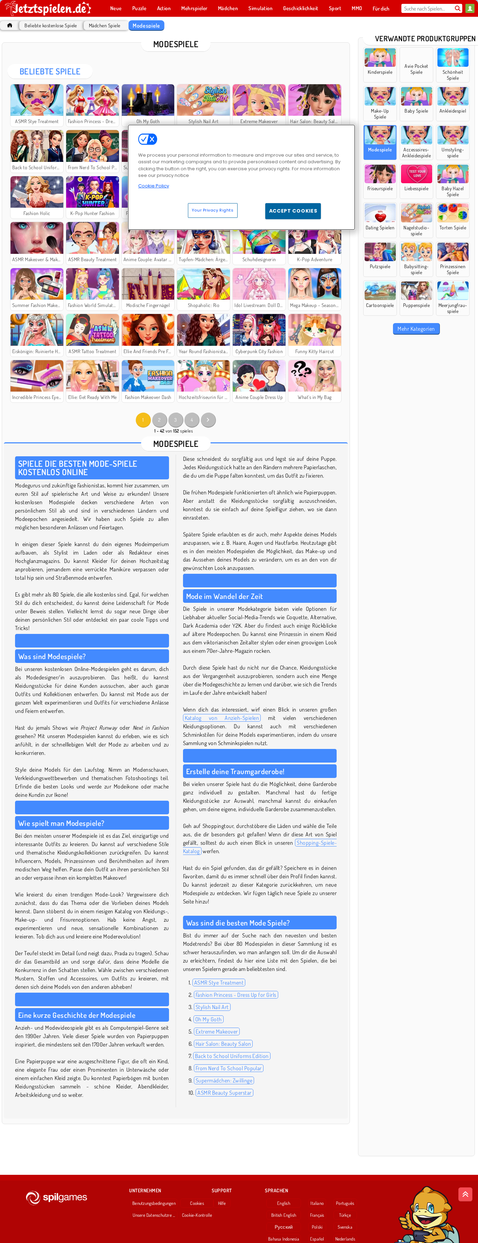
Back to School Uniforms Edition (232, 1055)
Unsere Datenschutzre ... (154, 1215)
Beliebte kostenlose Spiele (50, 25)
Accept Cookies (293, 210)
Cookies (197, 1203)
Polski (317, 1227)
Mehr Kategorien (416, 328)
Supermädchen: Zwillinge (224, 1080)
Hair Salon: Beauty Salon (223, 1043)
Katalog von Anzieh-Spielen (222, 717)
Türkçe (345, 1215)
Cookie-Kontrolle (197, 1215)
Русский (284, 1227)
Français (317, 1215)
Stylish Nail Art (212, 1006)
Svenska (345, 1227)
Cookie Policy (153, 186)
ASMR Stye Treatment (219, 982)
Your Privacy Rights (213, 210)
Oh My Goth (208, 1019)
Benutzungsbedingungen (154, 1203)
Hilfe (222, 1203)
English (283, 1203)
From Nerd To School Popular (229, 1068)
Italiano (317, 1203)
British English (283, 1215)
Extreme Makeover (217, 1031)
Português (345, 1203)
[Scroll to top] (465, 1194)
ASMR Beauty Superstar (224, 1092)
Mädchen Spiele (104, 25)
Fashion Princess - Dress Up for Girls (236, 994)
